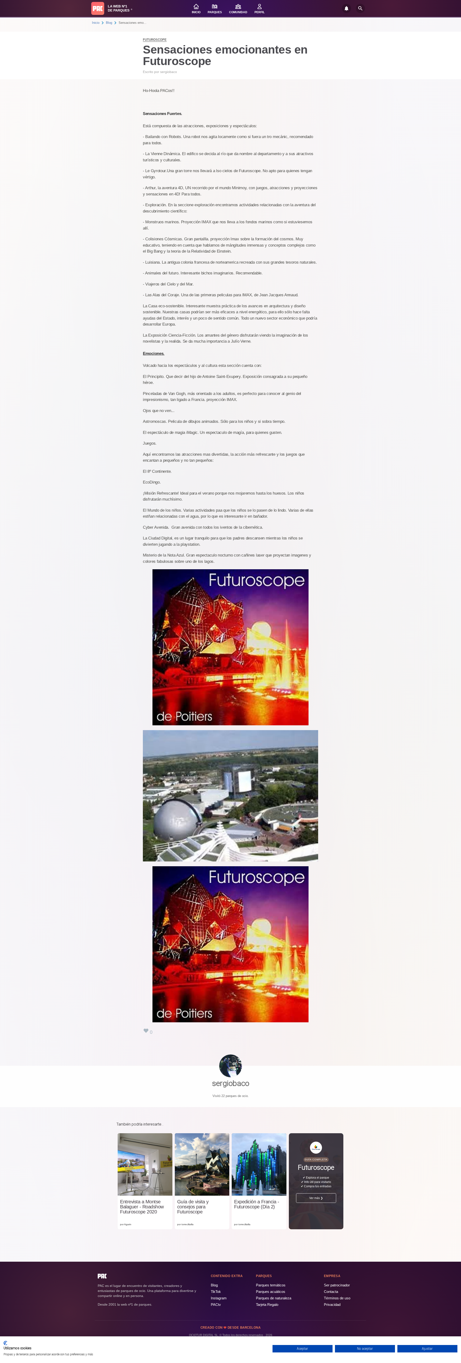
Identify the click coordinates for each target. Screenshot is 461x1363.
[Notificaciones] (346, 8)
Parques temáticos (270, 1285)
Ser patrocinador (337, 1285)
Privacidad (332, 1304)
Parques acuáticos (270, 1292)
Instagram (219, 1298)
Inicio (95, 22)
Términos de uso (337, 1298)
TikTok (216, 1292)
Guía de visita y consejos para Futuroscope (193, 1206)
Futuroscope (155, 40)
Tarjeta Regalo (267, 1304)
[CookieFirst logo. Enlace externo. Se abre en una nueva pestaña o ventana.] (5, 1343)
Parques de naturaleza (273, 1298)
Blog (109, 22)
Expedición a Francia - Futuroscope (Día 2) (256, 1204)
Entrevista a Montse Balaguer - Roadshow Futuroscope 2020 (142, 1206)
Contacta (331, 1292)
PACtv (216, 1304)
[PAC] (97, 8)
